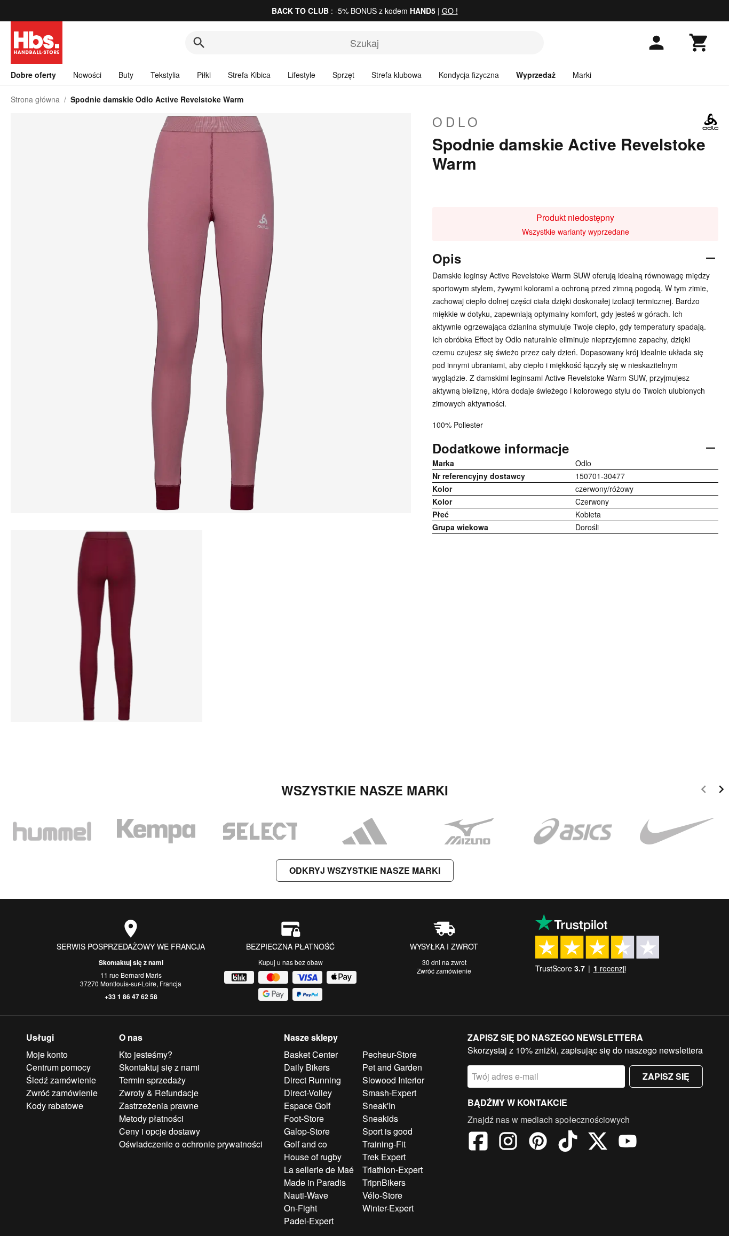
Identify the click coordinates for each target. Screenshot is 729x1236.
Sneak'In (378, 1105)
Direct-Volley (308, 1093)
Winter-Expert (388, 1208)
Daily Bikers (307, 1067)
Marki (582, 74)
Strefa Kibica (249, 74)
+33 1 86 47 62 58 (131, 996)
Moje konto (47, 1054)
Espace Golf (307, 1105)
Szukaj (364, 43)
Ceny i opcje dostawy (159, 1131)
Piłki (204, 74)
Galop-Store (307, 1131)
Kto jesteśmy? (145, 1054)
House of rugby (313, 1157)
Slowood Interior (393, 1080)
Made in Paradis (315, 1182)
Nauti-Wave (306, 1195)
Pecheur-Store (389, 1054)
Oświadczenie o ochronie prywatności (191, 1144)
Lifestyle (301, 74)
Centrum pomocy (58, 1067)
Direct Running (312, 1080)
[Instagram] (508, 1142)
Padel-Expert (309, 1221)
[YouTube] (627, 1142)
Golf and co (305, 1144)
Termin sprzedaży (152, 1080)
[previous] (703, 791)
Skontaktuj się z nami (131, 962)
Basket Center (311, 1054)
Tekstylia (165, 74)
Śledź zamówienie (61, 1080)
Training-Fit (384, 1144)
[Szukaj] (199, 42)
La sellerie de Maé (319, 1169)
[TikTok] (568, 1142)
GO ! (450, 10)
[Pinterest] (538, 1142)
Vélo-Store (382, 1195)
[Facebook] (478, 1142)
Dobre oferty (33, 74)
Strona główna (35, 99)
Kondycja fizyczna (469, 74)
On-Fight (300, 1208)
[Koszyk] (699, 42)
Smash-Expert (389, 1093)
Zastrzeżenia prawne (159, 1105)
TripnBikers (384, 1182)
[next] (721, 791)
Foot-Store (304, 1118)
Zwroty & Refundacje (159, 1093)
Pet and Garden (392, 1067)
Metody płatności (151, 1118)
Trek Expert (384, 1157)
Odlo (456, 121)
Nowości (87, 74)
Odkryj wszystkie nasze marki (364, 870)
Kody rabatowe (54, 1105)
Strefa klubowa (396, 74)
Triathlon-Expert (392, 1169)
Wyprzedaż (536, 74)
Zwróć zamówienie (444, 970)
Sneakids (380, 1118)
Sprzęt (343, 74)
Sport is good (387, 1131)
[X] (597, 1142)
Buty (125, 74)
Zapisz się (666, 1076)
